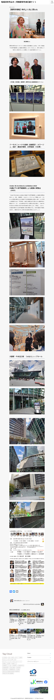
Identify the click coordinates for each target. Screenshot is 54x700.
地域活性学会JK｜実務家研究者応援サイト (18, 2)
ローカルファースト (18, 661)
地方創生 (18, 667)
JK (9, 657)
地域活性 (14, 665)
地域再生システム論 (7, 665)
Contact (29, 657)
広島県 (18, 669)
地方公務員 (13, 667)
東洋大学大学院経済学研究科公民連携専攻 (11, 671)
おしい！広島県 (19, 657)
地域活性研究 (5, 667)
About (28, 653)
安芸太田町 (5, 669)
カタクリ (5, 659)
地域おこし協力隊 (6, 663)
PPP (13, 657)
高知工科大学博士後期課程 (8, 673)
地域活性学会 (21, 665)
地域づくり (14, 663)
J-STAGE (5, 657)
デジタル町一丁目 (12, 659)
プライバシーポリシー (33, 661)
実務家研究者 (12, 669)
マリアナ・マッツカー (7, 661)
